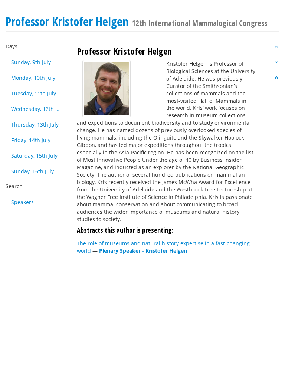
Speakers (22, 202)
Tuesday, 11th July (33, 93)
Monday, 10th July (33, 77)
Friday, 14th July (30, 140)
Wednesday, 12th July (37, 108)
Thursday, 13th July (35, 124)
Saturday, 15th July (34, 155)
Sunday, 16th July (32, 171)
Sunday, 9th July (31, 62)
